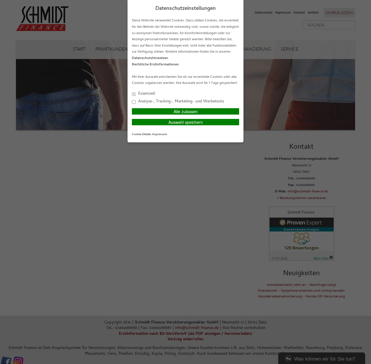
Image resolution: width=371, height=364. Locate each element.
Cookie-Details (141, 134)
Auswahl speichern (185, 122)
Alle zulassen (186, 111)
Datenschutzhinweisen (150, 58)
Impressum (159, 134)
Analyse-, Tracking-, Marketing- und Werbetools (180, 101)
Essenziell (146, 93)
